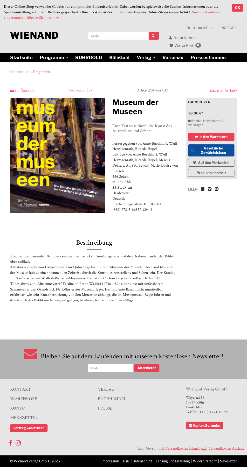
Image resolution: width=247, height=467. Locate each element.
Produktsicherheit (211, 173)
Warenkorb (186, 45)
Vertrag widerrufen (28, 428)
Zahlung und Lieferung (172, 461)
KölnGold (119, 57)
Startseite (21, 57)
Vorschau (172, 57)
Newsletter (228, 461)
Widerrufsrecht (205, 461)
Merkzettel (24, 417)
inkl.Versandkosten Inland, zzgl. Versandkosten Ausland (201, 448)
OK (237, 8)
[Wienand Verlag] (34, 34)
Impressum (110, 461)
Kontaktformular (206, 425)
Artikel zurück (81, 90)
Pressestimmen (208, 57)
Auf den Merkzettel (213, 163)
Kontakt (20, 389)
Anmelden (183, 37)
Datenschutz (142, 461)
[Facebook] (10, 441)
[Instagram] (18, 441)
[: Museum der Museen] (57, 155)
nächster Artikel (222, 90)
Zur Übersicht (24, 90)
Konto (17, 408)
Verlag (144, 57)
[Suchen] (154, 36)
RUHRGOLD (88, 57)
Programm (52, 57)
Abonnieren (146, 368)
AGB (125, 461)
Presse (227, 28)
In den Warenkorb (213, 137)
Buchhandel (199, 28)
